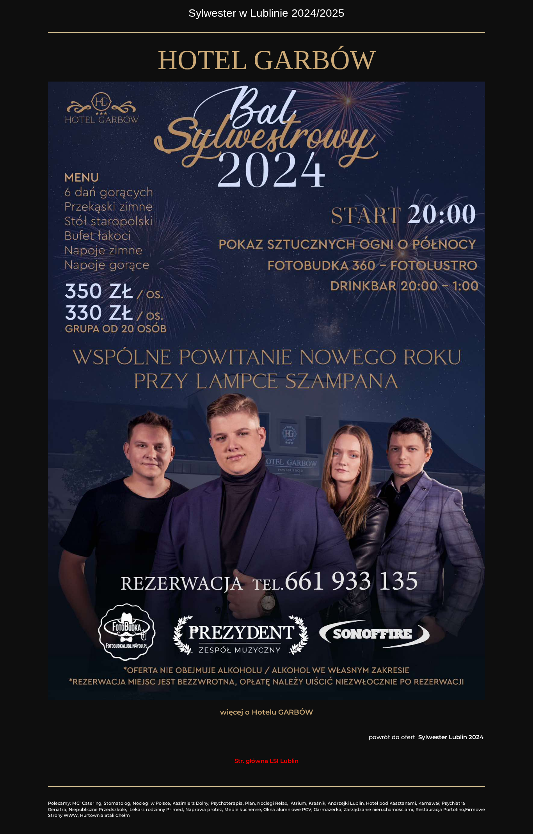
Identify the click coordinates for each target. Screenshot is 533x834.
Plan (250, 803)
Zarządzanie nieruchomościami (378, 809)
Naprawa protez (203, 809)
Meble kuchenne (242, 809)
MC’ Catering (86, 803)
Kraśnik (317, 803)
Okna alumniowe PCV (287, 809)
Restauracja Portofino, (440, 809)
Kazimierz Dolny (190, 803)
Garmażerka (327, 809)
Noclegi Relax (272, 803)
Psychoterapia (227, 803)
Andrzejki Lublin (346, 803)
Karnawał (428, 803)
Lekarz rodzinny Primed (156, 809)
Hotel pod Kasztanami (391, 803)
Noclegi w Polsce (151, 803)
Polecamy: (60, 803)
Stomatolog (117, 803)
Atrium (298, 803)
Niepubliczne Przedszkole (97, 809)
